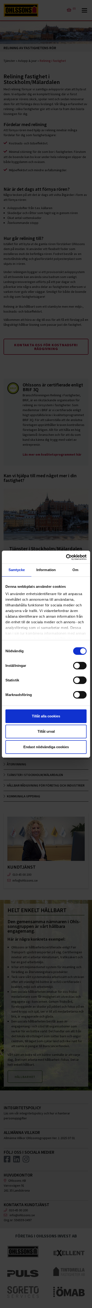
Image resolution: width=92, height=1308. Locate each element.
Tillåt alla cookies (46, 716)
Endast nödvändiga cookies (46, 747)
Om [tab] (75, 570)
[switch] (80, 665)
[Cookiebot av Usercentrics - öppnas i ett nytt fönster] (66, 557)
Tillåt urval (46, 731)
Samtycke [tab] (16, 570)
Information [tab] (46, 570)
